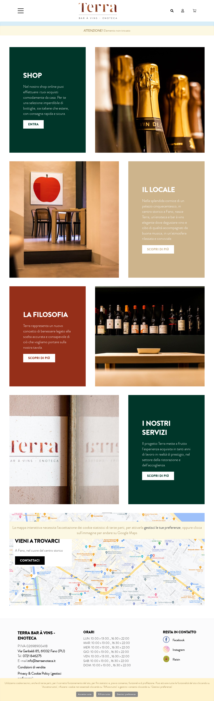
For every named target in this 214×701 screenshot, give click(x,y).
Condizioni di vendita (31, 667)
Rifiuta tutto (104, 694)
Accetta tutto (85, 694)
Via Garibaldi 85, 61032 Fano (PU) (41, 651)
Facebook (179, 640)
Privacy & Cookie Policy (34, 673)
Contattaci (30, 560)
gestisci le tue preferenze (162, 527)
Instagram (179, 649)
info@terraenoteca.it (41, 660)
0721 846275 (32, 655)
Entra (33, 124)
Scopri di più (158, 249)
